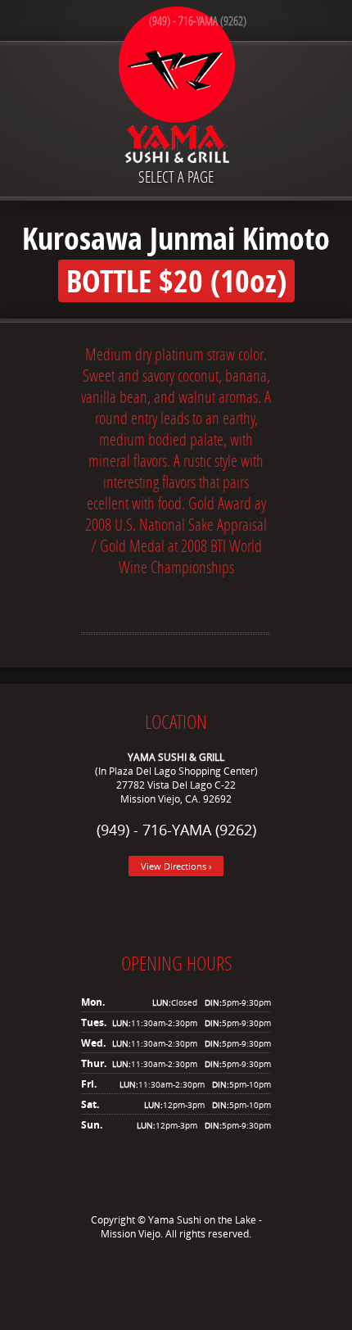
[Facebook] (176, 1273)
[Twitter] (151, 1273)
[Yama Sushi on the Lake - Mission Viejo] (176, 87)
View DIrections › (176, 866)
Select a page (176, 176)
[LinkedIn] (200, 1273)
